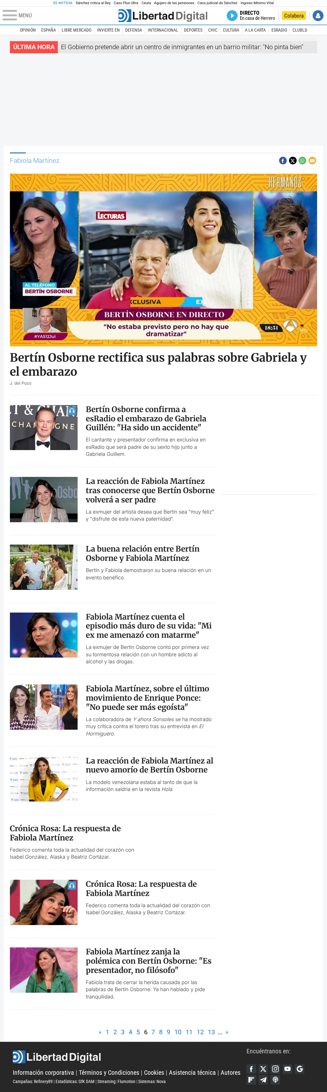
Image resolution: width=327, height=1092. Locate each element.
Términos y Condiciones (109, 1072)
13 (211, 1032)
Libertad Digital (130, 1057)
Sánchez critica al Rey (93, 3)
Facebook (251, 1069)
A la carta (255, 30)
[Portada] (163, 15)
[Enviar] (302, 160)
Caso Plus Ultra (126, 3)
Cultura (231, 30)
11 (189, 1032)
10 (177, 1032)
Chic (212, 30)
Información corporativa (43, 1072)
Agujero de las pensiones (174, 3)
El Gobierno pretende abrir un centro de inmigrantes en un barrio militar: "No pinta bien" (182, 47)
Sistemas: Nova (152, 1081)
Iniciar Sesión (318, 15)
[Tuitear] (293, 160)
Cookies (154, 1072)
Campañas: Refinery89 (33, 1081)
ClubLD (300, 30)
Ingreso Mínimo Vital (257, 3)
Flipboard (251, 1080)
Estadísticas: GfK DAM (75, 1081)
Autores (230, 1072)
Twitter (263, 1069)
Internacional (163, 30)
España (48, 30)
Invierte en (108, 30)
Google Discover (299, 1069)
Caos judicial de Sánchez (218, 3)
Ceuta (146, 3)
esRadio (279, 30)
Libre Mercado (76, 30)
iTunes (275, 1080)
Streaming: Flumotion (116, 1081)
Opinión (28, 30)
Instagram (275, 1069)
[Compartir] (283, 160)
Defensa (133, 30)
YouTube (287, 1069)
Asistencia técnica (192, 1072)
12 (200, 1032)
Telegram (263, 1080)
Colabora (294, 15)
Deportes (193, 30)
